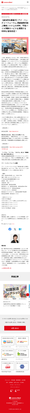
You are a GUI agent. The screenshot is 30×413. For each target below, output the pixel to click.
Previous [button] (2, 294)
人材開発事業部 (24, 13)
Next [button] (27, 294)
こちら (12, 224)
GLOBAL (22, 382)
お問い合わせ (15, 328)
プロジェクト (7, 380)
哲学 (7, 382)
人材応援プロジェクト (15, 13)
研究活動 (13, 380)
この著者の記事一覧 (6, 268)
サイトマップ (17, 384)
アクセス (12, 384)
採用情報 (11, 382)
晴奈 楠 (4, 245)
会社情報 (23, 380)
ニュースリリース (5, 13)
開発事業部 (18, 380)
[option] (15, 295)
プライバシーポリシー (15, 387)
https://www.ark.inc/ (13, 131)
